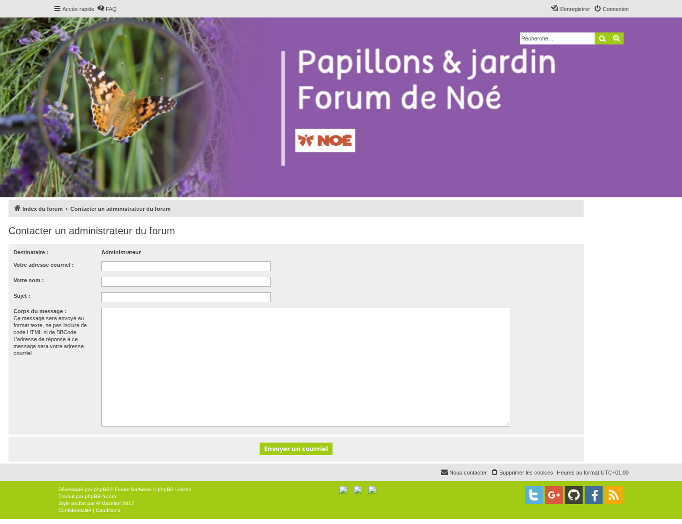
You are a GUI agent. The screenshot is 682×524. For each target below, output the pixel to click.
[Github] (574, 495)
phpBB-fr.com (100, 496)
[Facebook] (594, 495)
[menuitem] (107, 9)
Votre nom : (28, 280)
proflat (78, 503)
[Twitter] (534, 495)
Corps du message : (39, 311)
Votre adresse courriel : (43, 265)
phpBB (102, 489)
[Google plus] (554, 495)
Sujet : (21, 296)
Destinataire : (30, 252)
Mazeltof (111, 503)
